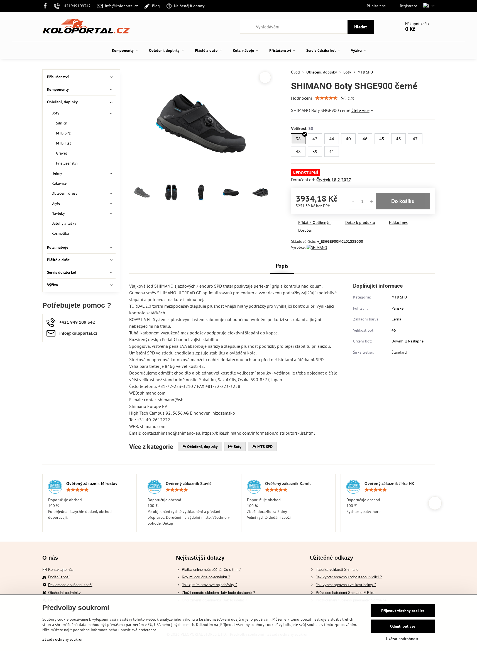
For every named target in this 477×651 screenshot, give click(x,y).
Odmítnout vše (402, 626)
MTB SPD (399, 297)
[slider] (326, 98)
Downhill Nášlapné (408, 341)
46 (394, 330)
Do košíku (403, 201)
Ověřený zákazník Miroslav (92, 483)
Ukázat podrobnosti (403, 638)
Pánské (397, 308)
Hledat (360, 27)
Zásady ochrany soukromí (63, 639)
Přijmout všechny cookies (402, 610)
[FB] (47, 6)
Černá (396, 319)
